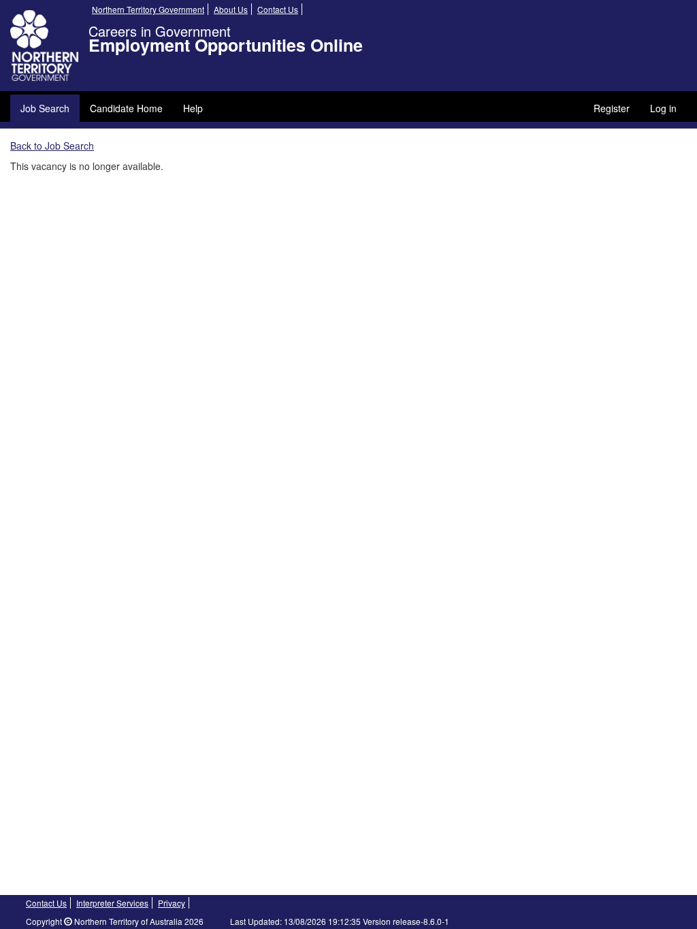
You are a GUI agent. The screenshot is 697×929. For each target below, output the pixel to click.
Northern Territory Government (148, 9)
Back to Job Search (52, 145)
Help (193, 108)
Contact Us (277, 9)
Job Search (44, 108)
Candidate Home (126, 108)
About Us (231, 9)
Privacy (171, 903)
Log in (663, 108)
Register (612, 108)
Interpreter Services (112, 903)
